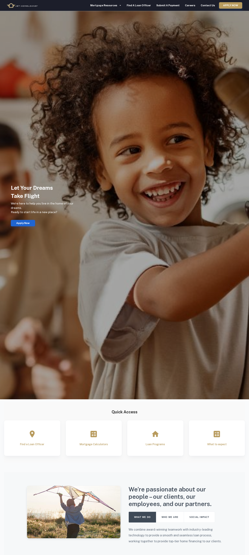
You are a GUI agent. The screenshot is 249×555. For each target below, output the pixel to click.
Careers (190, 5)
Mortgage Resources (103, 5)
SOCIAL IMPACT (199, 517)
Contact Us (208, 5)
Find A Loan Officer (139, 5)
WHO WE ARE (170, 517)
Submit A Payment (168, 5)
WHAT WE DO (142, 517)
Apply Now (230, 5)
